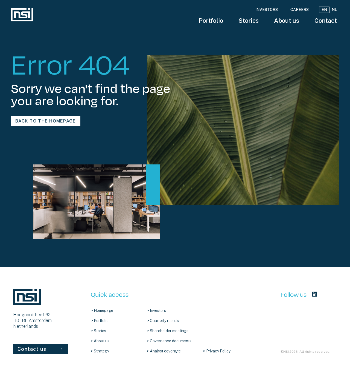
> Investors (156, 310)
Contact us (32, 349)
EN (324, 9)
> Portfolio (100, 320)
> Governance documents (169, 341)
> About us (100, 341)
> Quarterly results (163, 320)
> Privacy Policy (217, 351)
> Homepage (102, 310)
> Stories (98, 331)
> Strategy (100, 351)
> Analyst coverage (164, 351)
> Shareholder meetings (167, 331)
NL (334, 9)
